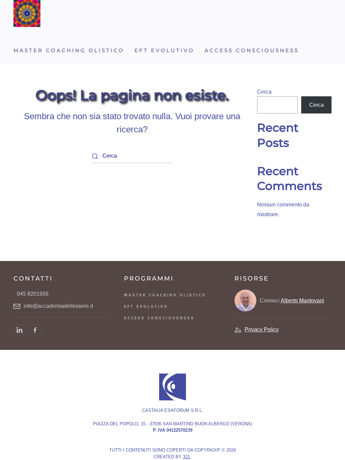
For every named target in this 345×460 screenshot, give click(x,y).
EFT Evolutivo (164, 50)
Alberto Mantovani (302, 300)
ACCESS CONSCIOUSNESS (252, 50)
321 (186, 456)
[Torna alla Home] (26, 13)
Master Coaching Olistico (68, 50)
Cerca (264, 92)
